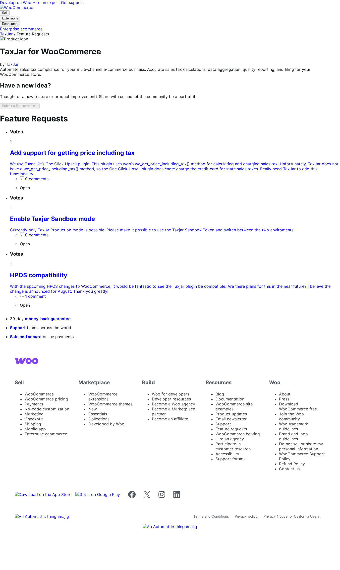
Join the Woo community (291, 416)
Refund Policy (292, 463)
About (284, 393)
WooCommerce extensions (102, 396)
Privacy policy (246, 516)
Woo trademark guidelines (293, 426)
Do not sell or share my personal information (301, 446)
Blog (220, 393)
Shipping (33, 423)
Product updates (231, 413)
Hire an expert (47, 2)
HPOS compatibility (38, 275)
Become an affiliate (170, 418)
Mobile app (35, 428)
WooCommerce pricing (46, 398)
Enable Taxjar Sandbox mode (52, 218)
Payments (34, 403)
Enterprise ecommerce (46, 433)
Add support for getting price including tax (72, 152)
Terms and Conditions (211, 516)
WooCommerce (39, 393)
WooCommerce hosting (238, 433)
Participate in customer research (233, 446)
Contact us (289, 468)
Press (284, 398)
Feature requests (231, 428)
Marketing (34, 413)
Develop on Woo (16, 2)
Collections (99, 418)
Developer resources (171, 398)
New (92, 408)
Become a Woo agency (173, 403)
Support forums (230, 458)
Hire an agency (230, 438)
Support (18, 327)
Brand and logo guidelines (293, 436)
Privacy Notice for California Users (291, 516)
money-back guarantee (48, 318)
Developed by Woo (106, 423)
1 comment (35, 296)
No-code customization (47, 408)
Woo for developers (170, 393)
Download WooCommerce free (298, 406)
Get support (72, 2)
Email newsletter (231, 418)
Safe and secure (26, 336)
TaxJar (6, 33)
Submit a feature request (20, 106)
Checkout (34, 418)
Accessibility (227, 453)
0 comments (37, 178)
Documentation (230, 398)
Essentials (97, 413)
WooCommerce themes (110, 403)
